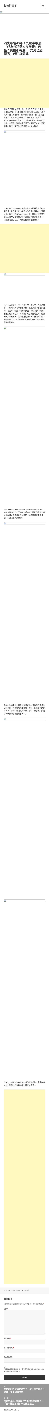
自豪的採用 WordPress (11, 1410)
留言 (6, 1309)
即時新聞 (26, 1290)
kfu (19, 1290)
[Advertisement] (24, 83)
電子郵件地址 (9, 1348)
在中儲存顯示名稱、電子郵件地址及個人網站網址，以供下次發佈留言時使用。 (24, 1370)
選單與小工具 (42, 5)
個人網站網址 (8, 1357)
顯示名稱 (7, 1339)
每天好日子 (10, 5)
